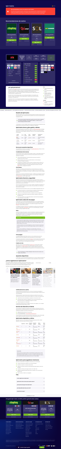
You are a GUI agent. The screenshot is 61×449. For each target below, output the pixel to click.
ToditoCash (37, 428)
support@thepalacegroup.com (14, 82)
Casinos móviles (8, 428)
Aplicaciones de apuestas (20, 425)
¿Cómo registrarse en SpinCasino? (18, 110)
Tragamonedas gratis (29, 425)
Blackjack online (28, 428)
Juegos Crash (28, 426)
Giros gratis (7, 433)
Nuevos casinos (8, 429)
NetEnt (18, 165)
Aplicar (42, 447)
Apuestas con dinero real (19, 428)
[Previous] (7, 272)
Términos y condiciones (49, 426)
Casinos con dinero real (9, 425)
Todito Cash (18, 340)
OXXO (36, 425)
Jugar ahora (11, 40)
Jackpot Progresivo (29, 433)
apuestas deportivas (35, 148)
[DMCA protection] (53, 446)
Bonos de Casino (8, 430)
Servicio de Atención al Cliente (29, 110)
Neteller (18, 337)
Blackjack (17, 204)
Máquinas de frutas (29, 432)
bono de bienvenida (37, 129)
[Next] (7, 270)
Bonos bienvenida (8, 432)
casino (15, 89)
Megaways (27, 436)
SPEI (18, 334)
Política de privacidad (48, 428)
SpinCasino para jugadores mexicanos (52, 110)
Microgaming (26, 207)
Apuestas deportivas (8, 110)
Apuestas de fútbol (19, 426)
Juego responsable (48, 425)
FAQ (60, 110)
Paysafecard (18, 343)
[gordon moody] (48, 446)
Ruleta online (28, 429)
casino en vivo (32, 244)
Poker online (27, 430)
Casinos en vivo (8, 426)
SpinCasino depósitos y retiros (40, 110)
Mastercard (18, 329)
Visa (18, 326)
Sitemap (46, 429)
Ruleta (32, 239)
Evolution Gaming (25, 245)
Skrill (18, 345)
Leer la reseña (14, 42)
